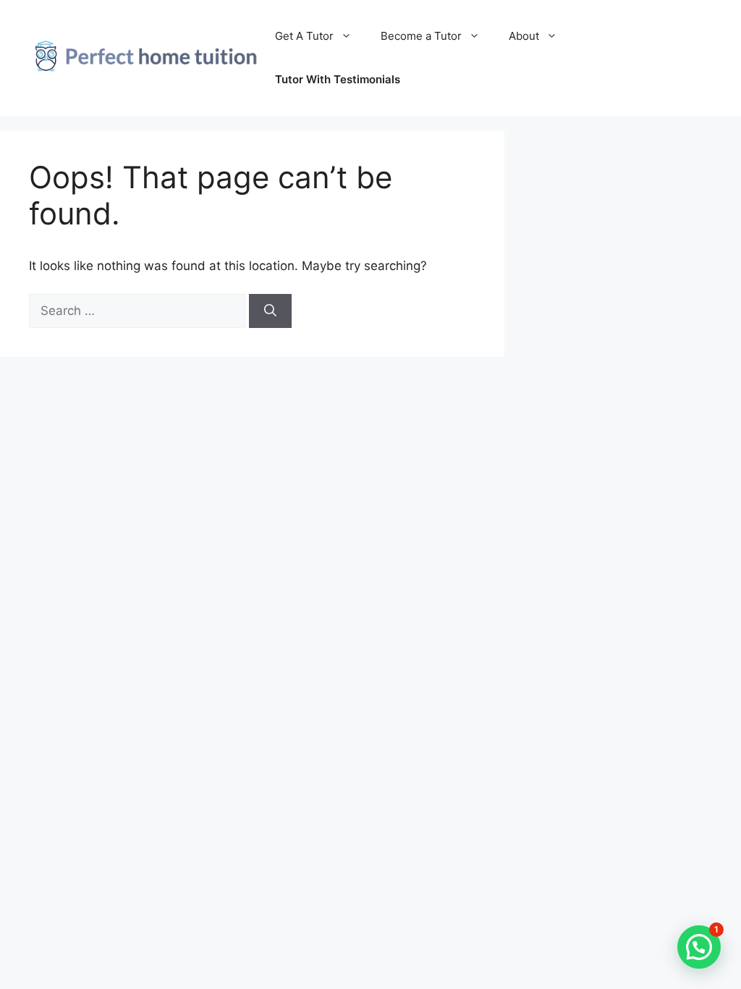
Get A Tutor (304, 36)
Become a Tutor (421, 36)
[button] (699, 947)
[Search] (270, 311)
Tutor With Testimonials (337, 79)
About (524, 36)
